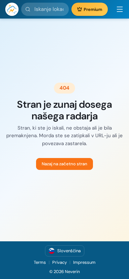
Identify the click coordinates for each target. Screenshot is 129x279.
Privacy (59, 262)
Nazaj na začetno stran (64, 164)
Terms (40, 262)
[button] (117, 9)
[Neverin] (12, 9)
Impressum (84, 262)
